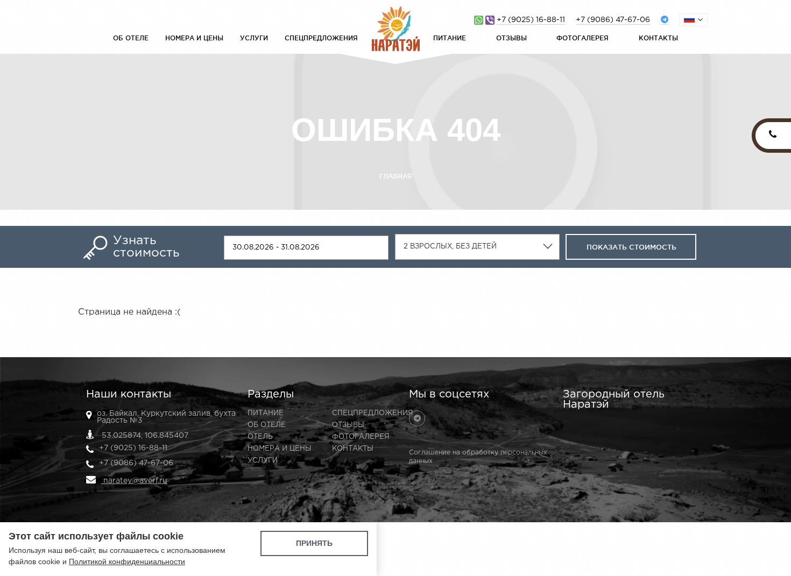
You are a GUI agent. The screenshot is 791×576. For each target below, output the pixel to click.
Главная (395, 176)
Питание (449, 37)
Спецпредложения (321, 37)
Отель (260, 437)
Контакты (658, 37)
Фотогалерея (582, 37)
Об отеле (131, 37)
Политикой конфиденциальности (127, 561)
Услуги (254, 37)
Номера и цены (194, 37)
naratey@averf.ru (134, 481)
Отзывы (511, 37)
